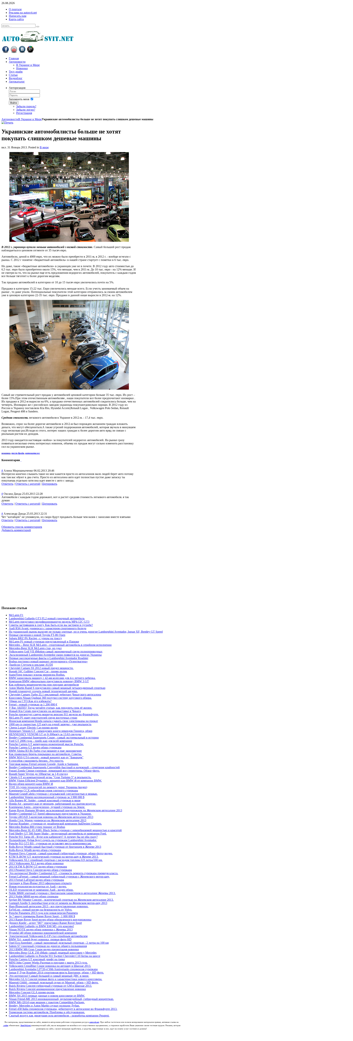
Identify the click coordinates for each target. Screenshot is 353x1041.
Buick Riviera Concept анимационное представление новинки (47, 989)
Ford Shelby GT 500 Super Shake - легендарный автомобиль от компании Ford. (58, 833)
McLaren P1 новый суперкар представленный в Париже (44, 641)
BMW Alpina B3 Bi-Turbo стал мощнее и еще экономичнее (45, 750)
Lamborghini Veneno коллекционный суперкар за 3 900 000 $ (46, 797)
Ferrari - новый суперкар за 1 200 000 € (33, 704)
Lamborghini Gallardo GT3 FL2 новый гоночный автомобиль (47, 618)
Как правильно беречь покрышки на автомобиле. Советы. (45, 754)
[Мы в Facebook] (5, 52)
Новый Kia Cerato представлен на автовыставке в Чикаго (45, 711)
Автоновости (9, 119)
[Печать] (7, 122)
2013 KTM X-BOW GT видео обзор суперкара (38, 866)
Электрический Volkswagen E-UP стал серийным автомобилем (48, 936)
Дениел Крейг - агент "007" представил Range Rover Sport (45, 922)
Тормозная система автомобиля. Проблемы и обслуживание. (47, 1012)
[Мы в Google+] (30, 52)
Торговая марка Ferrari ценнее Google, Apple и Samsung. (44, 764)
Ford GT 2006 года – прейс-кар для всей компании (40, 740)
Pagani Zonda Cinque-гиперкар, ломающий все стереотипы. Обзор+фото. (54, 770)
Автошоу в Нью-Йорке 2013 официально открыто (40, 883)
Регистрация (24, 113)
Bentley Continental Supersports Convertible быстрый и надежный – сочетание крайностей (64, 767)
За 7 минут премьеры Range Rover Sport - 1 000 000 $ (42, 916)
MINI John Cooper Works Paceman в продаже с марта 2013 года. (48, 962)
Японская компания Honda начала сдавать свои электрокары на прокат (53, 721)
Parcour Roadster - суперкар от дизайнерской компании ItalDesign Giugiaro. (55, 823)
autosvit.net (94, 1022)
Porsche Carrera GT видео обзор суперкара (35, 747)
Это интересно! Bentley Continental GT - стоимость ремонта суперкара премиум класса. (63, 873)
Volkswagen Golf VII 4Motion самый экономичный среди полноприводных (55, 651)
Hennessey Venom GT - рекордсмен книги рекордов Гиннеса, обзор (50, 730)
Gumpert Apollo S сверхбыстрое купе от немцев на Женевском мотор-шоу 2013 (58, 903)
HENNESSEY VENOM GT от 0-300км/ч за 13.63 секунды (45, 734)
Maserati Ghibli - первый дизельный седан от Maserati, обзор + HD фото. (54, 982)
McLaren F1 (16, 615)
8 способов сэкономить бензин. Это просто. (36, 760)
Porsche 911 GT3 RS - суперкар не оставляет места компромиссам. (50, 843)
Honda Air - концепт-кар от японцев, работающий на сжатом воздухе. (52, 803)
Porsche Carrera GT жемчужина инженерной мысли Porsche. (46, 744)
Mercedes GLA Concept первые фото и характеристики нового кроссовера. (55, 979)
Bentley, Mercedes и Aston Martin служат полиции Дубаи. (44, 1005)
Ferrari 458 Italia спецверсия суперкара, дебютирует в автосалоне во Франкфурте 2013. (63, 1008)
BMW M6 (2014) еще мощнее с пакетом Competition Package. (47, 1002)
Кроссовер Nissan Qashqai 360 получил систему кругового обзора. (50, 697)
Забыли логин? (25, 109)
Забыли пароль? (26, 106)
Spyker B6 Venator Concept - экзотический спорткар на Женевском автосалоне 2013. (61, 899)
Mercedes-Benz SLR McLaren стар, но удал (35, 648)
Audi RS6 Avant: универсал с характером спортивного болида (47, 628)
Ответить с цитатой (27, 483)
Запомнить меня (19, 99)
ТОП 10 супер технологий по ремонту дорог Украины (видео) (48, 787)
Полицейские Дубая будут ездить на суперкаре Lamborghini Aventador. (53, 840)
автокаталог (32, 453)
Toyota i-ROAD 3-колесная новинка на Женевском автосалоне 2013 (51, 817)
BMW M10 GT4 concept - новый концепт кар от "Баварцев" (46, 757)
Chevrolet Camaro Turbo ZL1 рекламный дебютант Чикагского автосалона (55, 694)
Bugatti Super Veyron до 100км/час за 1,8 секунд (38, 774)
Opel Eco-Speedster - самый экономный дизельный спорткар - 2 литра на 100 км (59, 942)
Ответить (7, 483)
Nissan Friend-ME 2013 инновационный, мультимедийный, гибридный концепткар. (61, 999)
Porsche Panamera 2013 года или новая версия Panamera (43, 913)
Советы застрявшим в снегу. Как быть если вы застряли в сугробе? (51, 625)
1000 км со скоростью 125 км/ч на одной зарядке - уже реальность (50, 724)
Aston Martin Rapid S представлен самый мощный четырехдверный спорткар (57, 687)
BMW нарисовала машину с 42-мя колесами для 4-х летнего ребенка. (52, 678)
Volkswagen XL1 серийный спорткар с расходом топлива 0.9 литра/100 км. (56, 860)
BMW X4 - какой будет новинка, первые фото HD (40, 939)
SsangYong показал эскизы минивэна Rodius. (37, 674)
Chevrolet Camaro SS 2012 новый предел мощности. (41, 668)
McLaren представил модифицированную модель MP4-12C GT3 (49, 621)
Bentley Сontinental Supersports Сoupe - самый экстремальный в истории (54, 737)
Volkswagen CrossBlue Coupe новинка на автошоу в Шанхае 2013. (50, 965)
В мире (44, 147)
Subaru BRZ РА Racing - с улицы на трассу (35, 638)
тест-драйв (17, 453)
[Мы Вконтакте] (22, 52)
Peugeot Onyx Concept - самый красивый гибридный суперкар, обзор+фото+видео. (61, 853)
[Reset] (37, 26)
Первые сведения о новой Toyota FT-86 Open (37, 635)
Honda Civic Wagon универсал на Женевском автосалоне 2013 (47, 820)
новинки (5, 453)
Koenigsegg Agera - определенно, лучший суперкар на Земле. (47, 807)
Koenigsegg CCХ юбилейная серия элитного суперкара (43, 790)
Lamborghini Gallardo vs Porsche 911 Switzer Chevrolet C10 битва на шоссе (54, 956)
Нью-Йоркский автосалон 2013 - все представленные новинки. (48, 906)
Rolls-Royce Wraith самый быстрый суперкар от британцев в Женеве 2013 (55, 846)
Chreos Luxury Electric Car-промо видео (33, 727)
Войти (13, 102)
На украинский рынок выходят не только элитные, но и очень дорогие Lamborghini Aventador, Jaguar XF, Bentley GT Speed (86, 631)
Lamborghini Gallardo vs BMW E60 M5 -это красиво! (41, 926)
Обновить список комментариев (21, 526)
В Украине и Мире (30, 119)
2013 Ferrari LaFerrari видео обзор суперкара (36, 879)
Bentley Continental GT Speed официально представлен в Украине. (50, 813)
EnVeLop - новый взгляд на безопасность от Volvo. (40, 909)
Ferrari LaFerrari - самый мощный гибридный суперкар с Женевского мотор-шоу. (59, 876)
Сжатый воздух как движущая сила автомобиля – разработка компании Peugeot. (59, 1015)
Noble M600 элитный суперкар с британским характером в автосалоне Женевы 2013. (62, 893)
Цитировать (49, 483)
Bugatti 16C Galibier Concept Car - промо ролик (38, 671)
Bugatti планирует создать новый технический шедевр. (43, 691)
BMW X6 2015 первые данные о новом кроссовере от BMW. (47, 995)
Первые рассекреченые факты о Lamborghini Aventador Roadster (48, 658)
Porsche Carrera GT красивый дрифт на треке (37, 959)
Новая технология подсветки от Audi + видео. (38, 886)
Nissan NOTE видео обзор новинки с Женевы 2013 (41, 929)
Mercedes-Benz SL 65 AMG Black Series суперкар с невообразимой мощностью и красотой (65, 830)
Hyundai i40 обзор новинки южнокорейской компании (43, 932)
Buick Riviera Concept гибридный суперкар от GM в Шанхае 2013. (50, 985)
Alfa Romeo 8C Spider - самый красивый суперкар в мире (45, 800)
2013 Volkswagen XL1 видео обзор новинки (36, 863)
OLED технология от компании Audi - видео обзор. (41, 889)
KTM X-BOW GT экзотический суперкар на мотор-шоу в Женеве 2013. (54, 856)
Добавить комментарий (16, 530)
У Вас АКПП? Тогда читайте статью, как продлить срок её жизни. (50, 707)
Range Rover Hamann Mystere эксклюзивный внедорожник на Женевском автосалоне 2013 (65, 810)
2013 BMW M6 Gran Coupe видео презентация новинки (44, 949)
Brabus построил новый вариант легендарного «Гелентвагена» (48, 661)
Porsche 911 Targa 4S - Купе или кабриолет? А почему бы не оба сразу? (53, 836)
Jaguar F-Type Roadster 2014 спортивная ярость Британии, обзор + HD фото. (56, 972)
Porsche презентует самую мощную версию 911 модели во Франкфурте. (54, 714)
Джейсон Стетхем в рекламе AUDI (31, 664)
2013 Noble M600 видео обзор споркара (33, 896)
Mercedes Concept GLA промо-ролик (31, 992)
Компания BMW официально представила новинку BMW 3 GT (49, 681)
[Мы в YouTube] (14, 52)
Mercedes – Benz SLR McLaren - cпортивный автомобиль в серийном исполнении (60, 644)
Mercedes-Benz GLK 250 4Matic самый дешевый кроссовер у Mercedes (53, 952)
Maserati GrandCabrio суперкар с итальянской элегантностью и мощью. (53, 793)
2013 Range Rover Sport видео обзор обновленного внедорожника (50, 919)
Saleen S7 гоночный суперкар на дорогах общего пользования (48, 946)
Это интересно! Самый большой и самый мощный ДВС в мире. (49, 975)
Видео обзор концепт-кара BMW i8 (31, 783)
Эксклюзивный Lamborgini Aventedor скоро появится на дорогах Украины (55, 654)
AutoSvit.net (25, 1025)
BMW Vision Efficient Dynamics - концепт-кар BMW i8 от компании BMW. (55, 780)
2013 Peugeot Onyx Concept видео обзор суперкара (40, 869)
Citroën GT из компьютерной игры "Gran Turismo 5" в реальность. (50, 777)
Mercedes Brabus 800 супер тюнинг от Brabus (37, 826)
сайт (5, 1025)
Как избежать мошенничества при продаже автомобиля (44, 684)
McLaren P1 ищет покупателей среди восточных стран (43, 717)
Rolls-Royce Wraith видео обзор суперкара (35, 850)
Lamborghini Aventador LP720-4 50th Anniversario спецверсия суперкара (53, 969)
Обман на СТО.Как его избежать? (30, 701)
